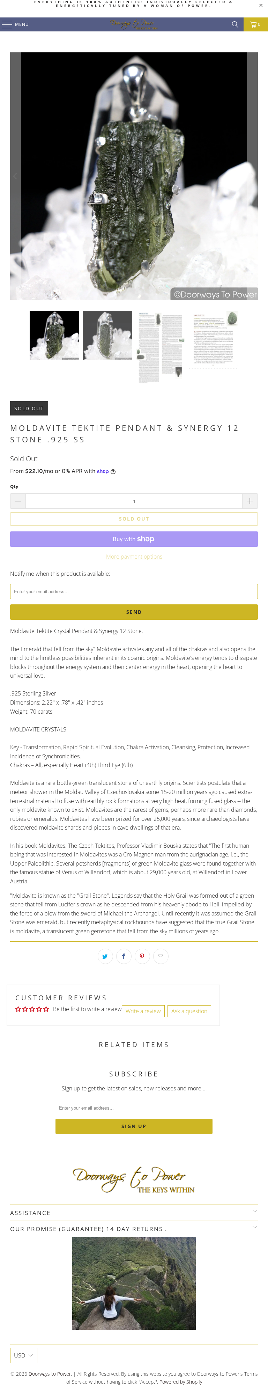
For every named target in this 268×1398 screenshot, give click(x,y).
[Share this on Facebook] (124, 956)
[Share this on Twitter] (105, 956)
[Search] (235, 24)
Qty (14, 486)
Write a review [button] (143, 1011)
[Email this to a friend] (161, 956)
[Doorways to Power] (134, 24)
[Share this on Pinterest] (142, 956)
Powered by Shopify (180, 1381)
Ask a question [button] (189, 1011)
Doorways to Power (50, 1373)
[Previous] (15, 176)
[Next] (252, 176)
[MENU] (3, 24)
